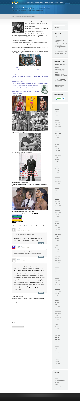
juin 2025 (56, 139)
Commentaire (14, 302)
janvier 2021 (57, 256)
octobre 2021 (57, 236)
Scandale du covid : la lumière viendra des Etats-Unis (61, 66)
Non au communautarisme (60, 380)
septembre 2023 (58, 185)
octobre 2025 (57, 131)
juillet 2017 (57, 348)
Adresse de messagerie (17, 317)
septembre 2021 (58, 238)
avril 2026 (57, 117)
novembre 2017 (58, 339)
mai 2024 (56, 168)
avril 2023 (57, 196)
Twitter (41, 2)
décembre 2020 (58, 258)
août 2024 (57, 161)
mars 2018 (57, 330)
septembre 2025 (58, 133)
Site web (13, 322)
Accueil (28, 2)
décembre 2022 (58, 205)
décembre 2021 (58, 232)
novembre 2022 (58, 207)
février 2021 (57, 253)
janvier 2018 (57, 335)
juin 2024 (56, 166)
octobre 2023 (57, 183)
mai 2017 (56, 352)
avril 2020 (57, 275)
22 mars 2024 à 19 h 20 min (23, 247)
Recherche (68, 3)
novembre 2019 (58, 286)
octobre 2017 (57, 341)
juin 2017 (56, 350)
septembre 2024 (58, 159)
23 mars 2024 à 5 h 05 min (23, 260)
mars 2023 (57, 199)
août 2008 (57, 359)
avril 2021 (57, 249)
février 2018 (57, 333)
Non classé (57, 382)
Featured (56, 378)
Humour (46, 2)
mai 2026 (56, 115)
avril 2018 (57, 328)
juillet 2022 (57, 216)
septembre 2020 (58, 264)
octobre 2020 (57, 262)
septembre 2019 (58, 291)
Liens (56, 2)
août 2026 (57, 109)
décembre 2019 (58, 284)
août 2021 (57, 240)
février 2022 (57, 227)
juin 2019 (56, 297)
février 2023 (57, 201)
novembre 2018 (58, 313)
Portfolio (56, 384)
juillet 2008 (57, 361)
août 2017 (57, 346)
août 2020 (57, 267)
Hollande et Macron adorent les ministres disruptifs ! (60, 80)
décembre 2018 (58, 311)
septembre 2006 (58, 365)
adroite (19, 10)
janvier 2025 (57, 150)
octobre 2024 (57, 157)
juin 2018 (56, 324)
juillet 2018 (57, 322)
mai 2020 (56, 273)
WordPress (55, 398)
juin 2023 (56, 192)
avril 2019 (57, 302)
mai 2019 (56, 300)
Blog (32, 2)
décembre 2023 (58, 179)
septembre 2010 (58, 354)
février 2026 (57, 122)
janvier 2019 (57, 308)
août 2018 (57, 319)
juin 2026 (56, 113)
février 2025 (57, 148)
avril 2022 (57, 223)
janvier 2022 (57, 229)
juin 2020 (56, 271)
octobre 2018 (57, 315)
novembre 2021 (58, 234)
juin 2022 (56, 218)
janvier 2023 (57, 203)
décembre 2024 (58, 152)
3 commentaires (39, 10)
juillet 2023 (57, 190)
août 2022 (57, 214)
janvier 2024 (57, 177)
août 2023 (57, 188)
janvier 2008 (57, 363)
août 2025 (57, 135)
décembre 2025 (58, 126)
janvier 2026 (57, 124)
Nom (13, 313)
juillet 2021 (57, 242)
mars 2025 (57, 146)
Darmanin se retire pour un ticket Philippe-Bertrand (60, 71)
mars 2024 (57, 172)
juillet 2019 (57, 295)
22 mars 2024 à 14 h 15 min (23, 230)
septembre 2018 (58, 317)
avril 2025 (57, 144)
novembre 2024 (58, 155)
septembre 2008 (58, 357)
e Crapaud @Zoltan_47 (17, 52)
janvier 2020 (57, 282)
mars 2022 (57, 225)
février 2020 (57, 280)
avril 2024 (57, 170)
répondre (41, 243)
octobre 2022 (57, 210)
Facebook (37, 2)
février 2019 (57, 306)
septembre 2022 (58, 212)
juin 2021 (56, 245)
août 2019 (57, 293)
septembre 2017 (58, 343)
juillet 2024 (57, 163)
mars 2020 (57, 278)
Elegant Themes (67, 398)
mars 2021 (57, 251)
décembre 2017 (58, 337)
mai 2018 (56, 326)
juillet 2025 (57, 137)
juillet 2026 (57, 111)
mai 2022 (56, 221)
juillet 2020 (57, 269)
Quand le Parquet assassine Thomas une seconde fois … (61, 75)
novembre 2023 (58, 181)
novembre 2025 (58, 128)
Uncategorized (58, 386)
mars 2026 (57, 120)
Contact (61, 2)
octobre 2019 (57, 289)
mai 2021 (56, 247)
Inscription (51, 2)
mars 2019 (57, 304)
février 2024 (57, 174)
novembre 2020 (58, 260)
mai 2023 (56, 194)
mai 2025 (56, 142)
